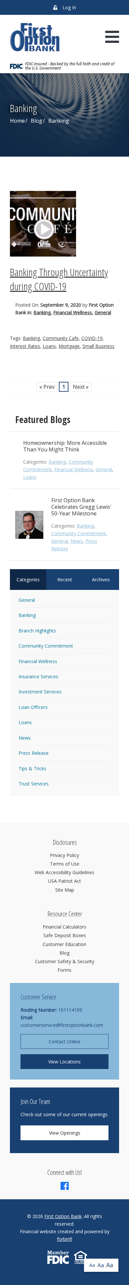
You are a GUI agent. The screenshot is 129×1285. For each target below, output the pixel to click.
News (76, 541)
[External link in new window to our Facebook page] (65, 1187)
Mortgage (69, 346)
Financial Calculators (64, 927)
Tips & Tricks (32, 768)
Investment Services (40, 691)
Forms (64, 970)
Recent (64, 579)
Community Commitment (78, 533)
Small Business (98, 346)
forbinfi (64, 1239)
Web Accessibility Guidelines (64, 872)
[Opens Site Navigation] (112, 37)
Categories (28, 579)
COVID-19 (92, 338)
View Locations (64, 1061)
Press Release (34, 753)
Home (17, 120)
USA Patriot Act (64, 881)
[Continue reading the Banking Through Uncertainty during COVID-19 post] (64, 224)
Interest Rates (25, 346)
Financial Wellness (72, 312)
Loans (49, 346)
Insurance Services (38, 676)
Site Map (64, 890)
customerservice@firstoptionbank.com (62, 1025)
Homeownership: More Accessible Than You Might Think (65, 446)
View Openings (64, 1133)
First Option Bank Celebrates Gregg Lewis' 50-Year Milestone (81, 507)
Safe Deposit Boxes (64, 935)
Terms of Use (64, 864)
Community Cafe (61, 338)
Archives (101, 579)
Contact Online (64, 1041)
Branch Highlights (37, 630)
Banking (42, 312)
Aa (92, 1265)
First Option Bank (63, 1216)
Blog (36, 120)
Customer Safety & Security (64, 961)
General (103, 312)
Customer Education (64, 944)
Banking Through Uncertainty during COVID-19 (59, 279)
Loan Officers (33, 707)
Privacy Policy (64, 855)
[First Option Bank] (35, 37)
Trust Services (34, 783)
